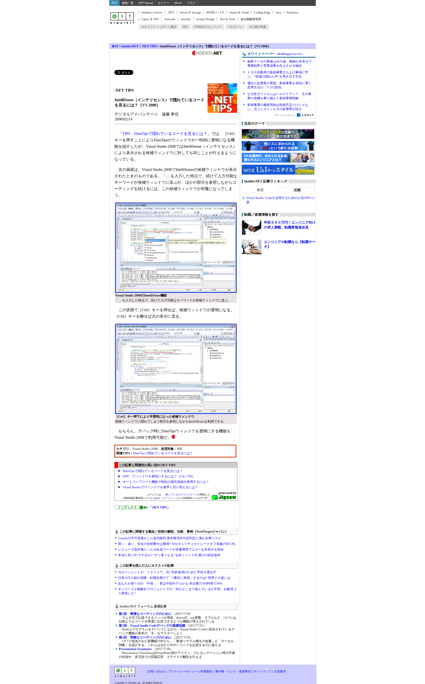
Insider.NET (129, 46)
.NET (170, 12)
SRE (185, 27)
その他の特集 (257, 27)
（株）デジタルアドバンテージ (180, 494)
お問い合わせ (156, 671)
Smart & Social (239, 12)
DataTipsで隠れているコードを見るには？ (163, 453)
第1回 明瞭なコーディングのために (145, 637)
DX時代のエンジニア (208, 27)
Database (292, 12)
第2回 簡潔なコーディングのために (145, 614)
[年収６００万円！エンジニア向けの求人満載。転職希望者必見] (251, 227)
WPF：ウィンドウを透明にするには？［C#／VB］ (159, 476)
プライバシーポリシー (182, 671)
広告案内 (280, 671)
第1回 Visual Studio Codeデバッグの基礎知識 (152, 625)
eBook (178, 3)
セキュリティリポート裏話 (159, 27)
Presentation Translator (135, 649)
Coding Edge (262, 12)
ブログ (190, 3)
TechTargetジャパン (290, 53)
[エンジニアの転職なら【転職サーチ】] (251, 247)
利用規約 (206, 671)
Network (169, 19)
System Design (205, 19)
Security (186, 19)
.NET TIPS (149, 46)
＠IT (115, 46)
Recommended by (285, 115)
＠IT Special (145, 3)
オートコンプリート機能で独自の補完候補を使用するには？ (166, 482)
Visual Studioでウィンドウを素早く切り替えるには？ (160, 487)
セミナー (163, 3)
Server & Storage (190, 12)
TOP (114, 3)
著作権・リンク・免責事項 (233, 671)
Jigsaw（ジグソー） (164, 498)
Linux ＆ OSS (150, 19)
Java (278, 12)
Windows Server (151, 12)
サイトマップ (262, 671)
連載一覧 (128, 3)
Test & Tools (227, 19)
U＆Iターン (235, 27)
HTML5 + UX (215, 12)
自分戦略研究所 (251, 19)
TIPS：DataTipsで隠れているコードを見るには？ (164, 133)
